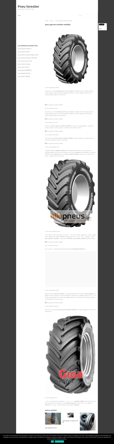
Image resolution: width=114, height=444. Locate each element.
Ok (52, 441)
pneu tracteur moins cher (25, 61)
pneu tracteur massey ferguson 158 (28, 54)
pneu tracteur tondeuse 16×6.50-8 (27, 58)
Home (46, 20)
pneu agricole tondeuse (24, 48)
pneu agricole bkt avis (24, 73)
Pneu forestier (28, 6)
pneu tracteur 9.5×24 (23, 51)
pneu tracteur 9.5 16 (23, 67)
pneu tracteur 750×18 (24, 76)
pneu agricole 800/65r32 (24, 70)
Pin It (100, 28)
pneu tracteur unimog (24, 64)
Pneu (19, 15)
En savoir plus (59, 441)
